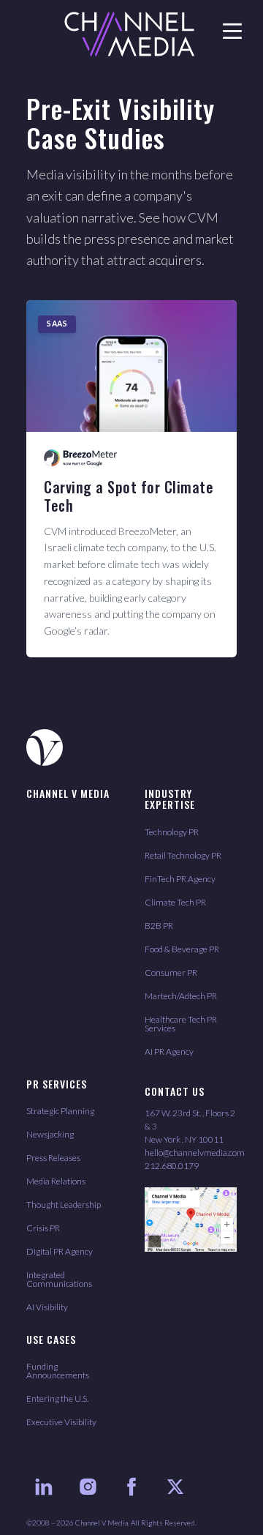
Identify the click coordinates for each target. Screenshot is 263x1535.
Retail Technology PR (183, 855)
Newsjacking (50, 1134)
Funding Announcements (57, 1371)
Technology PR (172, 831)
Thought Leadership (63, 1204)
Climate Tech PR (175, 902)
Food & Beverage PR (182, 949)
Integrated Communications (59, 1279)
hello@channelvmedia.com (195, 1152)
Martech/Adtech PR (181, 995)
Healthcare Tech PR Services (181, 1024)
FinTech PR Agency (180, 878)
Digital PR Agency (59, 1251)
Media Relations (55, 1181)
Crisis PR (43, 1227)
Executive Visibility (61, 1421)
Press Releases (53, 1157)
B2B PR (159, 925)
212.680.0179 (172, 1165)
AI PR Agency (169, 1051)
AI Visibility (47, 1306)
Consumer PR (171, 972)
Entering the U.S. (57, 1398)
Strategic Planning (60, 1110)
